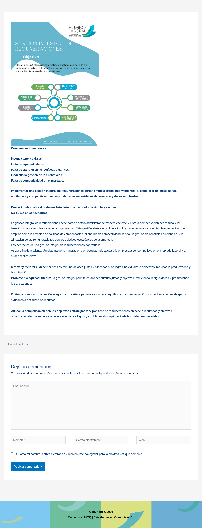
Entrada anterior (16, 344)
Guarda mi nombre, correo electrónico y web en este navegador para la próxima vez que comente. (79, 454)
